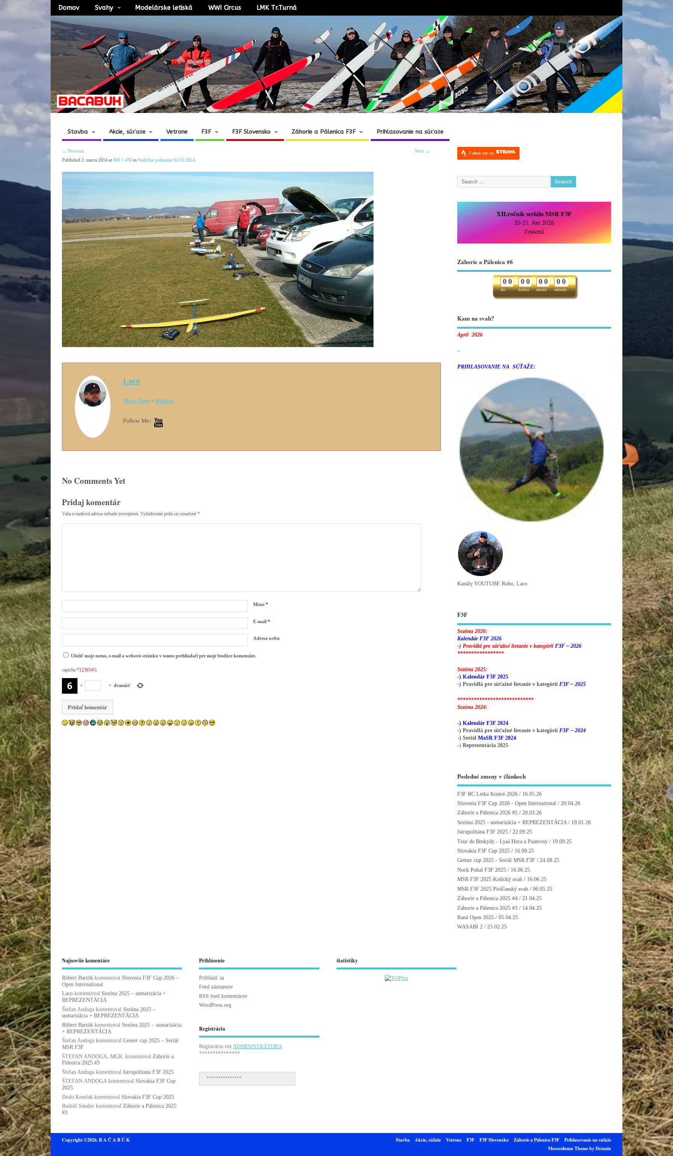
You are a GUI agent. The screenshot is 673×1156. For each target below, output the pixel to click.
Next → (422, 151)
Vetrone (177, 131)
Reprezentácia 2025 (485, 745)
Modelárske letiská (163, 7)
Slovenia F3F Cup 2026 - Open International (506, 803)
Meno (260, 604)
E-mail (261, 621)
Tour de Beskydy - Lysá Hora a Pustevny (502, 841)
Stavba (78, 131)
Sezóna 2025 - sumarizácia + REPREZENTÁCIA (512, 822)
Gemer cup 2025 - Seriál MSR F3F (496, 860)
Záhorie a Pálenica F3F (324, 131)
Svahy (104, 7)
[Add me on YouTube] (158, 423)
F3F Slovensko (251, 131)
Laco (131, 380)
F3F (206, 131)
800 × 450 (122, 160)
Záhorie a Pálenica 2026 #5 (487, 813)
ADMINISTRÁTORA (257, 1046)
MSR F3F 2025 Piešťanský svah (492, 889)
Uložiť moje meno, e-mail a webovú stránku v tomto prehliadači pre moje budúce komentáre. (163, 656)
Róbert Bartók (77, 978)
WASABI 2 (470, 927)
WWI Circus (224, 7)
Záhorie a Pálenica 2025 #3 (487, 908)
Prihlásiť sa (211, 978)
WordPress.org (215, 1005)
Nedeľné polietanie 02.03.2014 (166, 160)
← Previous (73, 151)
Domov (68, 7)
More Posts (136, 400)
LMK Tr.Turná (277, 7)
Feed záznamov (216, 987)
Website (164, 400)
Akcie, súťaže (127, 131)
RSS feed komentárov (223, 996)
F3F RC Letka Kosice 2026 (487, 794)
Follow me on (482, 153)
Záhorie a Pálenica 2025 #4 (487, 898)
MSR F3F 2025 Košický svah (489, 879)
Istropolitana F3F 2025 (482, 832)
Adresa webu (266, 638)
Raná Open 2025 (475, 917)
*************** (223, 1078)
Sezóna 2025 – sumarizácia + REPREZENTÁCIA (108, 1012)
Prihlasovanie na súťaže (410, 131)
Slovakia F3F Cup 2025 (483, 851)
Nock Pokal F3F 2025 (481, 870)
